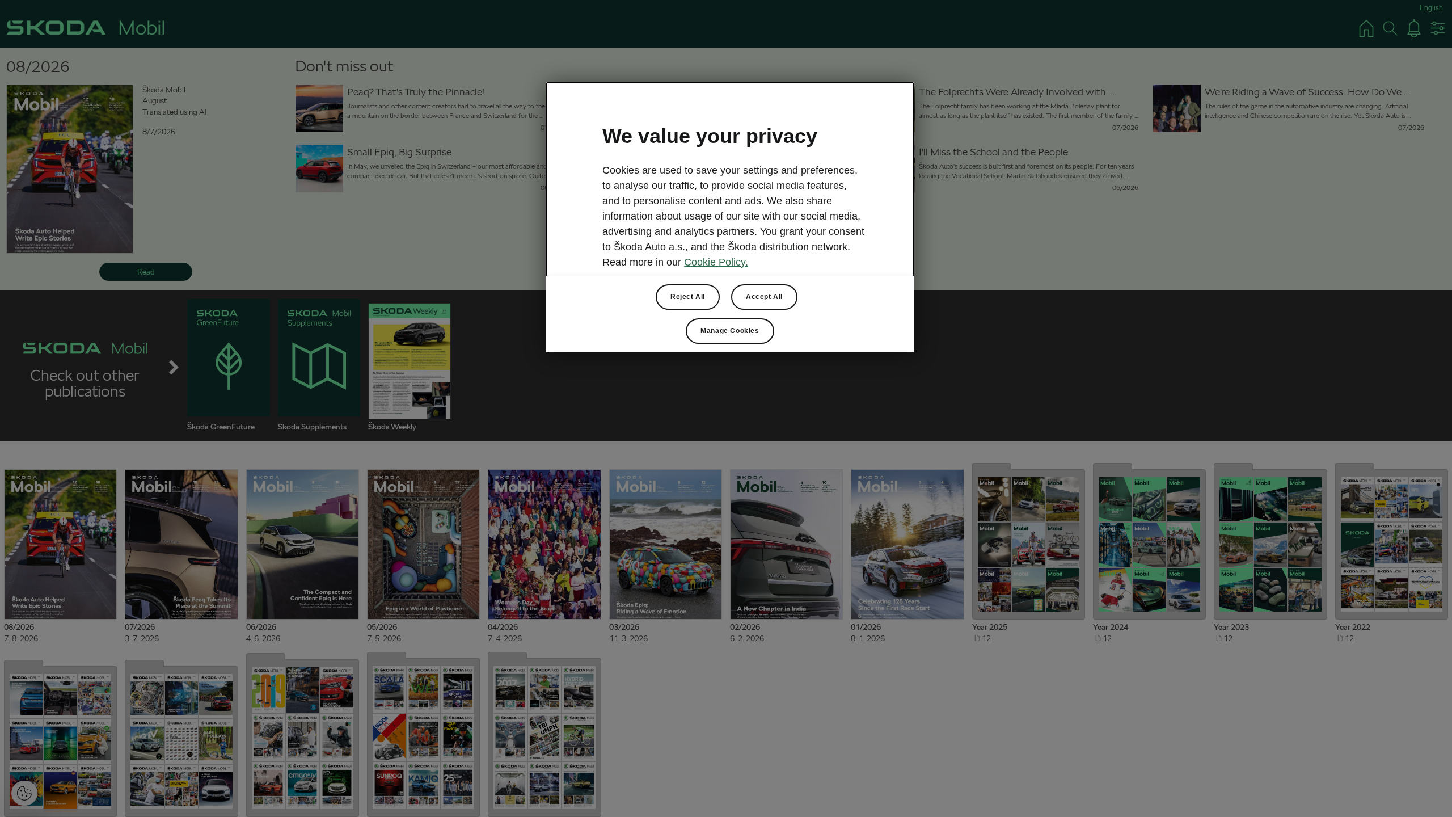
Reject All (687, 297)
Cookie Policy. (716, 262)
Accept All (764, 297)
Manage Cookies (729, 331)
